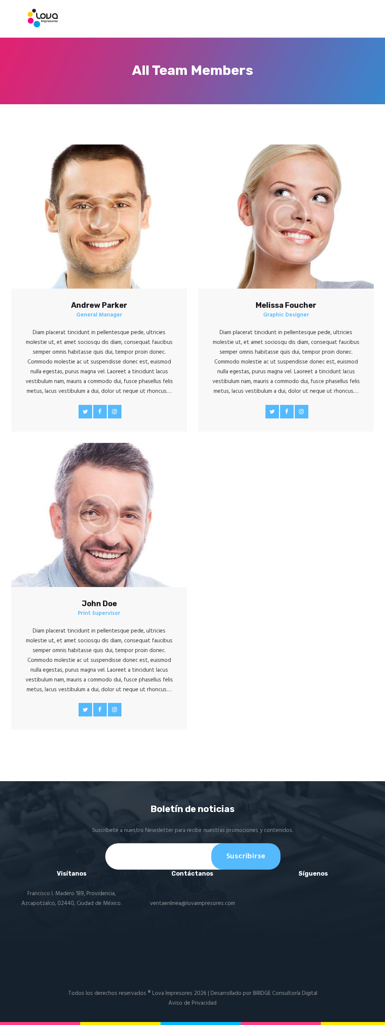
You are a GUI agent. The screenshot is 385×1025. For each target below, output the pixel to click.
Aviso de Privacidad (192, 1003)
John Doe (99, 603)
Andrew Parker (99, 305)
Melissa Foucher (286, 305)
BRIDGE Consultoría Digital (285, 993)
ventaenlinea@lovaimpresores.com (192, 903)
